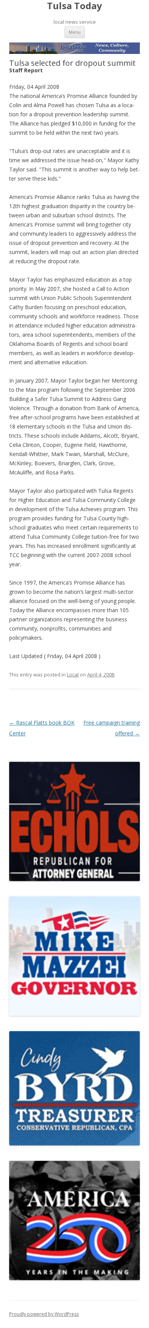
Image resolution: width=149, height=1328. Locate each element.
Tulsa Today (74, 6)
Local (73, 674)
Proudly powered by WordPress (44, 1314)
